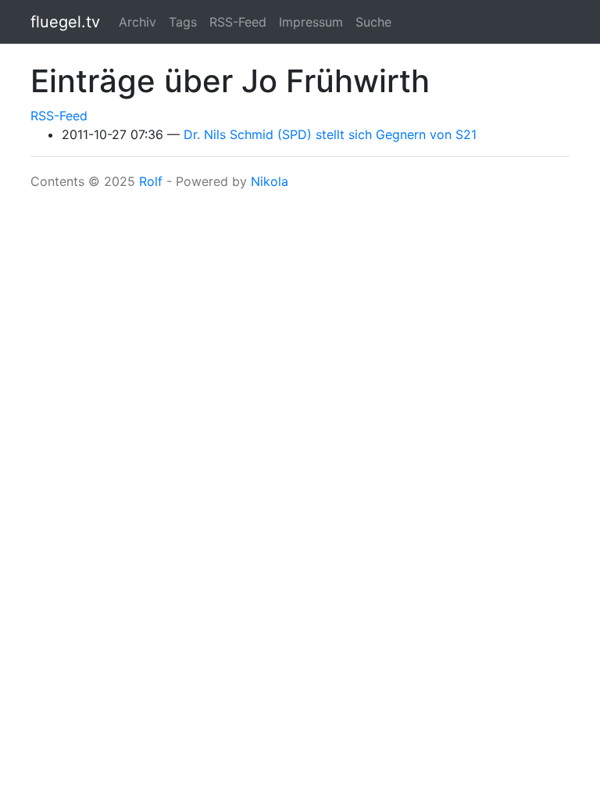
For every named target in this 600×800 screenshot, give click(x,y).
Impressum (311, 22)
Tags (183, 22)
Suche (373, 22)
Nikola (269, 181)
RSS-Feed (237, 22)
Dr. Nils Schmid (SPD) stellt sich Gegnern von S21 (330, 134)
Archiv (137, 22)
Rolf (150, 181)
